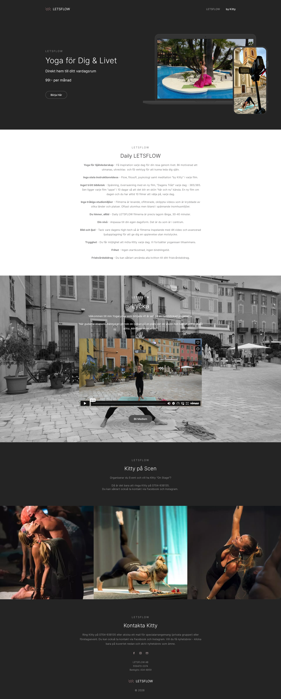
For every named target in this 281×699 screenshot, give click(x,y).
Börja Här (56, 94)
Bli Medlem (140, 419)
